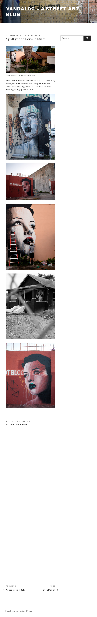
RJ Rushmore (35, 35)
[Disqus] (30, 465)
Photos (26, 421)
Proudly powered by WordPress (18, 611)
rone (25, 425)
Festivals (15, 421)
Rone (8, 80)
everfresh (15, 425)
